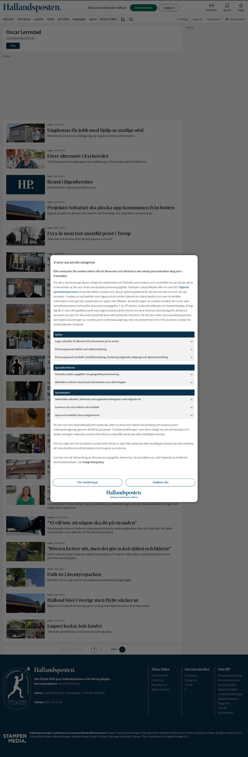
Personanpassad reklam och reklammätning (80, 349)
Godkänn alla (160, 482)
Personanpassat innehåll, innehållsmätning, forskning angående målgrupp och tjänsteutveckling (111, 357)
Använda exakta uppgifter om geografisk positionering (87, 374)
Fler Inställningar (87, 482)
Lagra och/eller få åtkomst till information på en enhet (87, 341)
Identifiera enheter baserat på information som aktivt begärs (90, 382)
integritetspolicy (93, 462)
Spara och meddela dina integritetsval (77, 415)
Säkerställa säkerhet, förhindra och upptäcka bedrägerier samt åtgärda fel (98, 399)
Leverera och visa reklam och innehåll (77, 407)
